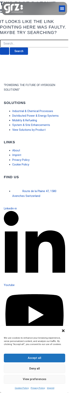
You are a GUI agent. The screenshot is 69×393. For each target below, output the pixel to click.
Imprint (50, 388)
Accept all (34, 358)
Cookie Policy (22, 388)
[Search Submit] (4, 51)
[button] (63, 331)
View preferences (34, 379)
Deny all (34, 368)
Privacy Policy (38, 388)
